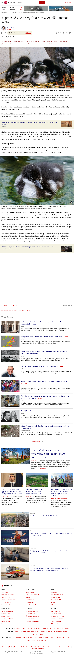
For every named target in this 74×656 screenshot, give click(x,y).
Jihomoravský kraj (25, 430)
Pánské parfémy (41, 640)
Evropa (22, 326)
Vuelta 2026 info (30, 592)
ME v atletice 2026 (56, 599)
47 (72, 33)
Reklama (16, 647)
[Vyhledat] (42, 2)
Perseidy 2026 (38, 628)
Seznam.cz (68, 2)
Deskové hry (60, 637)
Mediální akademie (36, 647)
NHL (52, 604)
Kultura (22, 413)
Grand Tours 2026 (31, 604)
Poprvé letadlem (30, 613)
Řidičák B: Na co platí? (57, 618)
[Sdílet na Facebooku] (69, 305)
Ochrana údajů (56, 647)
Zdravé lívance (5, 616)
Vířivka (41, 634)
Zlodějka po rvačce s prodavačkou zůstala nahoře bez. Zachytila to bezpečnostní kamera (45, 397)
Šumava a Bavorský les (32, 616)
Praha (15, 310)
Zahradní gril (33, 634)
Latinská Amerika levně (32, 621)
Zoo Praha (22, 310)
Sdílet (66, 33)
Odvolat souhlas (66, 647)
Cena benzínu (47, 628)
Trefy (22, 369)
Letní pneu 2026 (55, 611)
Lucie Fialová (10, 27)
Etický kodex (46, 647)
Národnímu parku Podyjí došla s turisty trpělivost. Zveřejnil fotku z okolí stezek (45, 427)
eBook (59, 33)
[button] (37, 67)
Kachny (29, 310)
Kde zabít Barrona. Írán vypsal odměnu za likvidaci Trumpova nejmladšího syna (11, 491)
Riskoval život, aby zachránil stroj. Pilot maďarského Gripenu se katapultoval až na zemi (44, 352)
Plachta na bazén (25, 631)
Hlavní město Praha (7, 249)
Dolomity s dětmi (30, 623)
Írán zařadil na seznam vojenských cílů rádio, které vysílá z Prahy (48, 453)
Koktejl (4, 126)
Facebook (5, 647)
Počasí (22, 339)
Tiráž (27, 647)
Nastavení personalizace (37, 648)
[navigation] (2, 2)
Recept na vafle (5, 621)
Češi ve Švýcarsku (31, 618)
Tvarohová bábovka (7, 618)
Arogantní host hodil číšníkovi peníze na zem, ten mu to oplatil (44, 381)
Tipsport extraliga (55, 597)
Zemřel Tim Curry (27, 411)
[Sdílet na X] (72, 305)
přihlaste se (28, 33)
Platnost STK (54, 623)
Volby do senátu (6, 602)
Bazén (16, 631)
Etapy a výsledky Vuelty (32, 594)
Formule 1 (53, 602)
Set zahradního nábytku (60, 631)
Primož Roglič (30, 602)
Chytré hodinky (31, 640)
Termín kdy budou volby (8, 599)
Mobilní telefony (20, 637)
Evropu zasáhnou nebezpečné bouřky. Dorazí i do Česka (41, 336)
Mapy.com (17, 628)
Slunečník (42, 631)
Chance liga (54, 592)
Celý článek (42, 468)
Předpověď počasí (27, 628)
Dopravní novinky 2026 (57, 616)
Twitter (11, 647)
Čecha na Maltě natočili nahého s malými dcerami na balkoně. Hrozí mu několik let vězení (46, 322)
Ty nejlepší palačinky (7, 611)
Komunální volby (6, 604)
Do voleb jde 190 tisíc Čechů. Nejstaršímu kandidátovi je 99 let (34, 491)
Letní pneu (52, 637)
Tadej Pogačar (30, 599)
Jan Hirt (28, 597)
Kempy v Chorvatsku (32, 611)
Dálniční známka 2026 (57, 613)
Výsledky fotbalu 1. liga (57, 594)
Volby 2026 (4, 592)
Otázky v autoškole (56, 621)
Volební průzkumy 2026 (8, 594)
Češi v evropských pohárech (61, 628)
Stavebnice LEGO (31, 637)
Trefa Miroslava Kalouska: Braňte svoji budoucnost (39, 366)
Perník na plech (5, 623)
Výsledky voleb (5, 597)
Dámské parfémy (43, 637)
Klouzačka (49, 631)
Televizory (68, 637)
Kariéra (23, 647)
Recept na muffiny (6, 613)
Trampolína (34, 631)
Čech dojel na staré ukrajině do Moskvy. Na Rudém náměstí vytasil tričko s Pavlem (61, 492)
